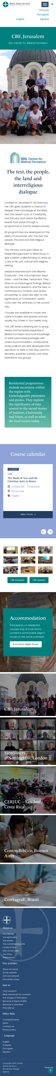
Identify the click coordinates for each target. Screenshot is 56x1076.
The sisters (8, 941)
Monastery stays (11, 980)
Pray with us (8, 1008)
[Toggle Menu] (45, 4)
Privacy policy (9, 1030)
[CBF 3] (28, 550)
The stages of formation (15, 998)
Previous (43, 531)
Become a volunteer (13, 1005)
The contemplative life (14, 944)
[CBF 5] (10, 570)
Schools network (11, 976)
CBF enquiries (17, 580)
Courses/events (11, 1020)
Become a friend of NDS (15, 1001)
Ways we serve (10, 969)
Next (50, 531)
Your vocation (10, 991)
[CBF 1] (45, 560)
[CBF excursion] (28, 570)
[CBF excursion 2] (10, 560)
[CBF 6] (45, 570)
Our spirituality (10, 937)
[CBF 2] (45, 550)
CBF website (39, 580)
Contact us (8, 1027)
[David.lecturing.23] (10, 550)
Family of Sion (9, 948)
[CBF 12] (28, 560)
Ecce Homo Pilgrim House (25, 644)
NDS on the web (11, 951)
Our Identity (8, 934)
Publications (9, 958)
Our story (7, 954)
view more (27, 514)
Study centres (10, 973)
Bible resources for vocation (17, 995)
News (5, 1023)
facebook (49, 1067)
